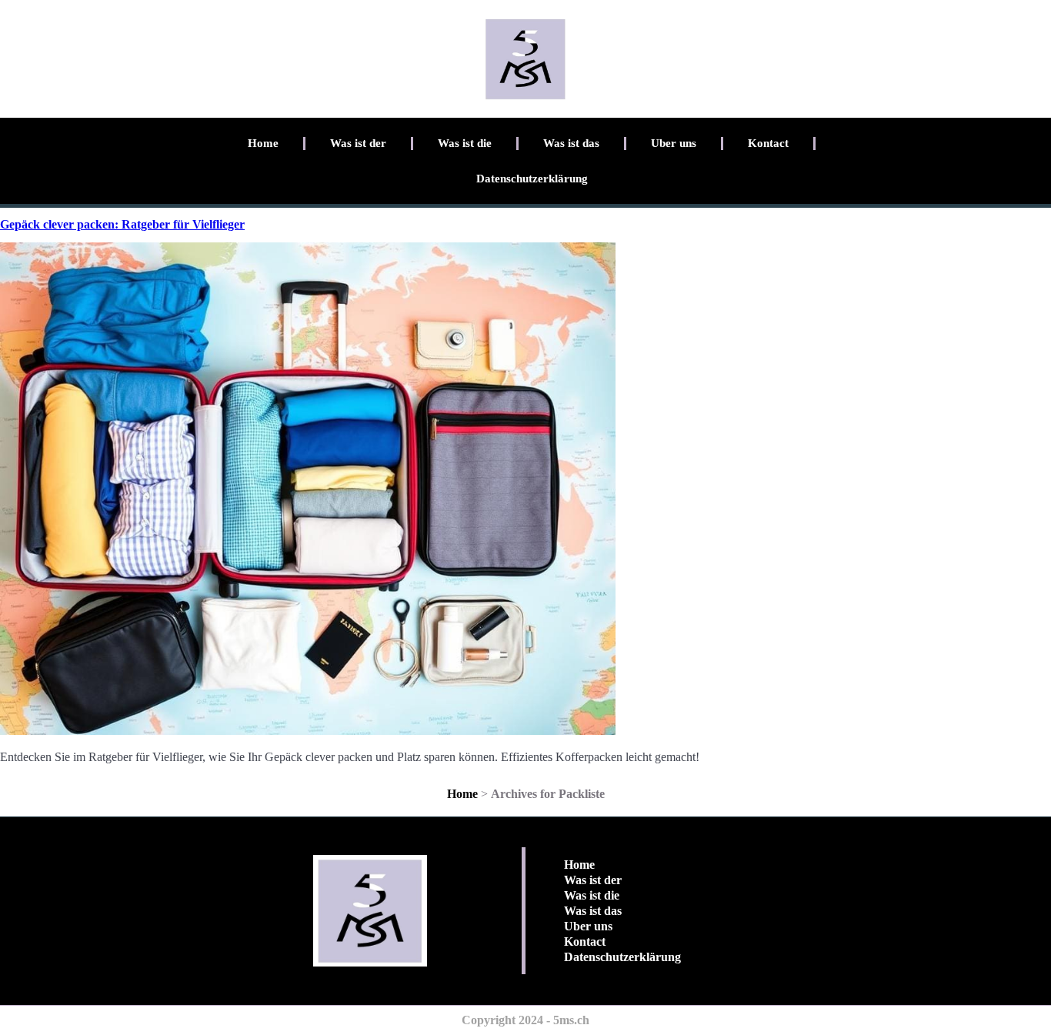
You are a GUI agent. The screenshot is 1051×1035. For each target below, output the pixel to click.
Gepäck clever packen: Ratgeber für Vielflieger (122, 224)
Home (263, 143)
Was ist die (465, 143)
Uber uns (673, 143)
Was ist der (358, 143)
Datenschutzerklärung (532, 178)
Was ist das (571, 143)
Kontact (768, 143)
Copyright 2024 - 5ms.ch (525, 1020)
